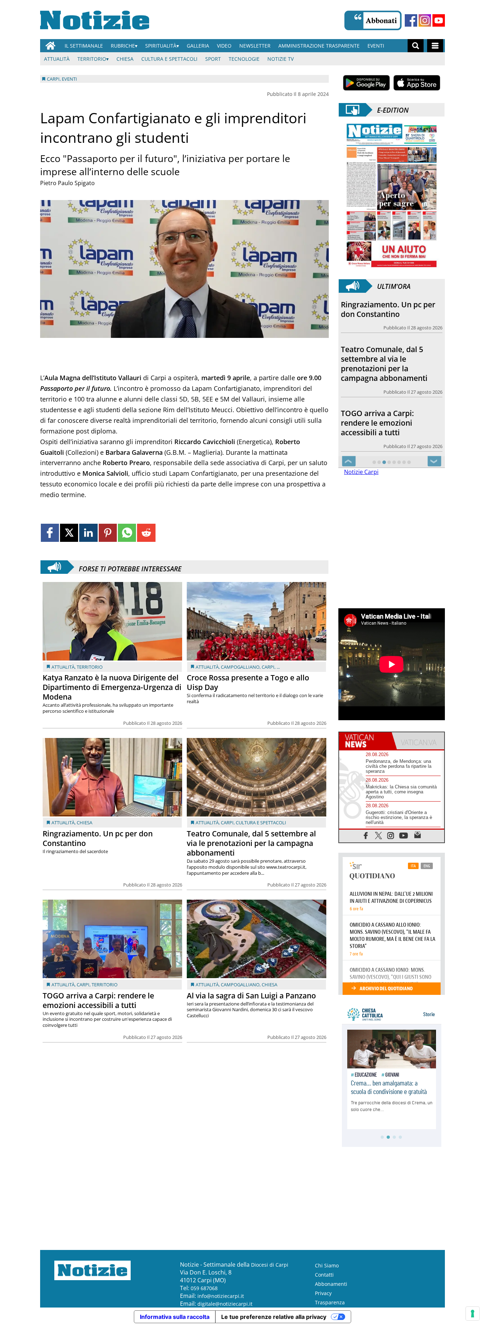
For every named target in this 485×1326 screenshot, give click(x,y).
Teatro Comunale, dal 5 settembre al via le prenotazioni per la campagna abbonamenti (251, 843)
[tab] (365, 740)
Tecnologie (244, 58)
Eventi (375, 45)
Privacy (323, 1293)
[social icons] (365, 835)
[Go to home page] (50, 45)
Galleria (198, 45)
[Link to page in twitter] (69, 533)
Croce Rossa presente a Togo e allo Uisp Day (248, 682)
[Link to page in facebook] (50, 533)
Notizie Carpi (361, 472)
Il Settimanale (84, 45)
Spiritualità (160, 45)
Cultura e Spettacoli (169, 58)
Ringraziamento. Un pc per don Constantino (98, 838)
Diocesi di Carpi (269, 1264)
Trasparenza (330, 1302)
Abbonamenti (331, 1284)
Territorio (91, 58)
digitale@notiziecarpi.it (224, 1303)
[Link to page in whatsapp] (127, 533)
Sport (213, 58)
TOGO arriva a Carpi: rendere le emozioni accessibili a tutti (98, 1000)
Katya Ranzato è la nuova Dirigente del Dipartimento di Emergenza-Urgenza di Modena (112, 687)
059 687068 (204, 1288)
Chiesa (124, 58)
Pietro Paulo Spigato (67, 183)
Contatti (324, 1274)
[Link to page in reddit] (146, 533)
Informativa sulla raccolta (174, 1316)
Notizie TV (280, 58)
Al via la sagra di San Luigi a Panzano (251, 996)
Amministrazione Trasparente (319, 45)
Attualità (57, 58)
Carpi (268, 667)
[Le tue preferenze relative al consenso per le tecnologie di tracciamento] (472, 1313)
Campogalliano (240, 667)
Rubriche (123, 45)
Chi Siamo (327, 1265)
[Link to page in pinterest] (108, 533)
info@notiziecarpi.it (220, 1296)
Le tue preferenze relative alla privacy (273, 1316)
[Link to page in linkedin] (88, 533)
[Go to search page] (416, 45)
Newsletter (255, 45)
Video (224, 45)
